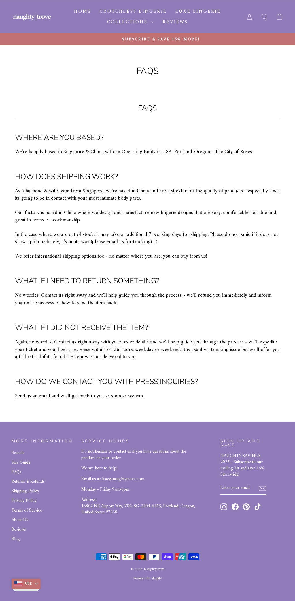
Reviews (175, 22)
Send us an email (32, 396)
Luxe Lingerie (198, 11)
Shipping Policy (25, 491)
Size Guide (21, 463)
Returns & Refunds (28, 482)
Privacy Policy (24, 501)
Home (82, 11)
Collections (128, 22)
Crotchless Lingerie (133, 11)
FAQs (16, 472)
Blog (16, 539)
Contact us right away (64, 295)
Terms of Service (27, 510)
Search (18, 453)
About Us (20, 520)
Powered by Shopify (147, 578)
